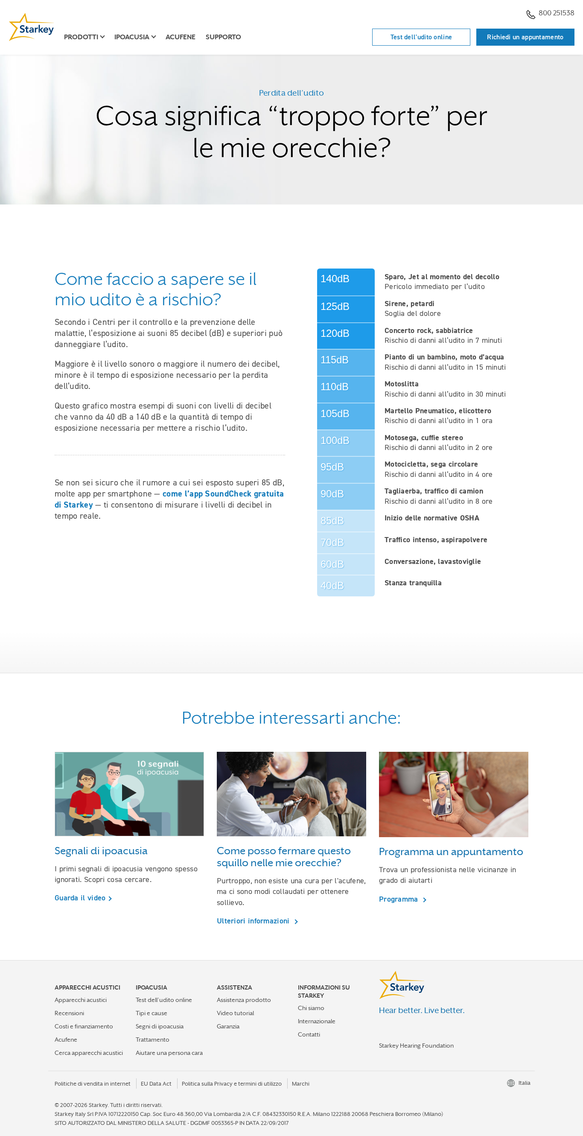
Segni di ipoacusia (160, 1026)
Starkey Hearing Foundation (416, 1045)
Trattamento (152, 1039)
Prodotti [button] (81, 37)
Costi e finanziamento (84, 1026)
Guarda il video (80, 897)
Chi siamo (311, 1008)
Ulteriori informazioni (254, 921)
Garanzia (228, 1026)
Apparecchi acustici (81, 999)
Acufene (180, 37)
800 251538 (556, 13)
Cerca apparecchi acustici (89, 1052)
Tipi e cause (151, 1013)
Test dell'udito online (421, 36)
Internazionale (316, 1021)
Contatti (309, 1034)
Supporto (223, 37)
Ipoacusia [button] (131, 37)
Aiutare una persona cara (169, 1052)
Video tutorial (235, 1013)
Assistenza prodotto (244, 999)
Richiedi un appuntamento (525, 36)
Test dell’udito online (164, 999)
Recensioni (69, 1013)
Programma (399, 899)
